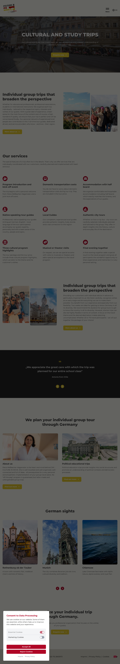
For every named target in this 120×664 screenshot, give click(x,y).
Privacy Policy (30, 656)
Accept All (26, 647)
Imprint (20, 656)
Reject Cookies (26, 652)
